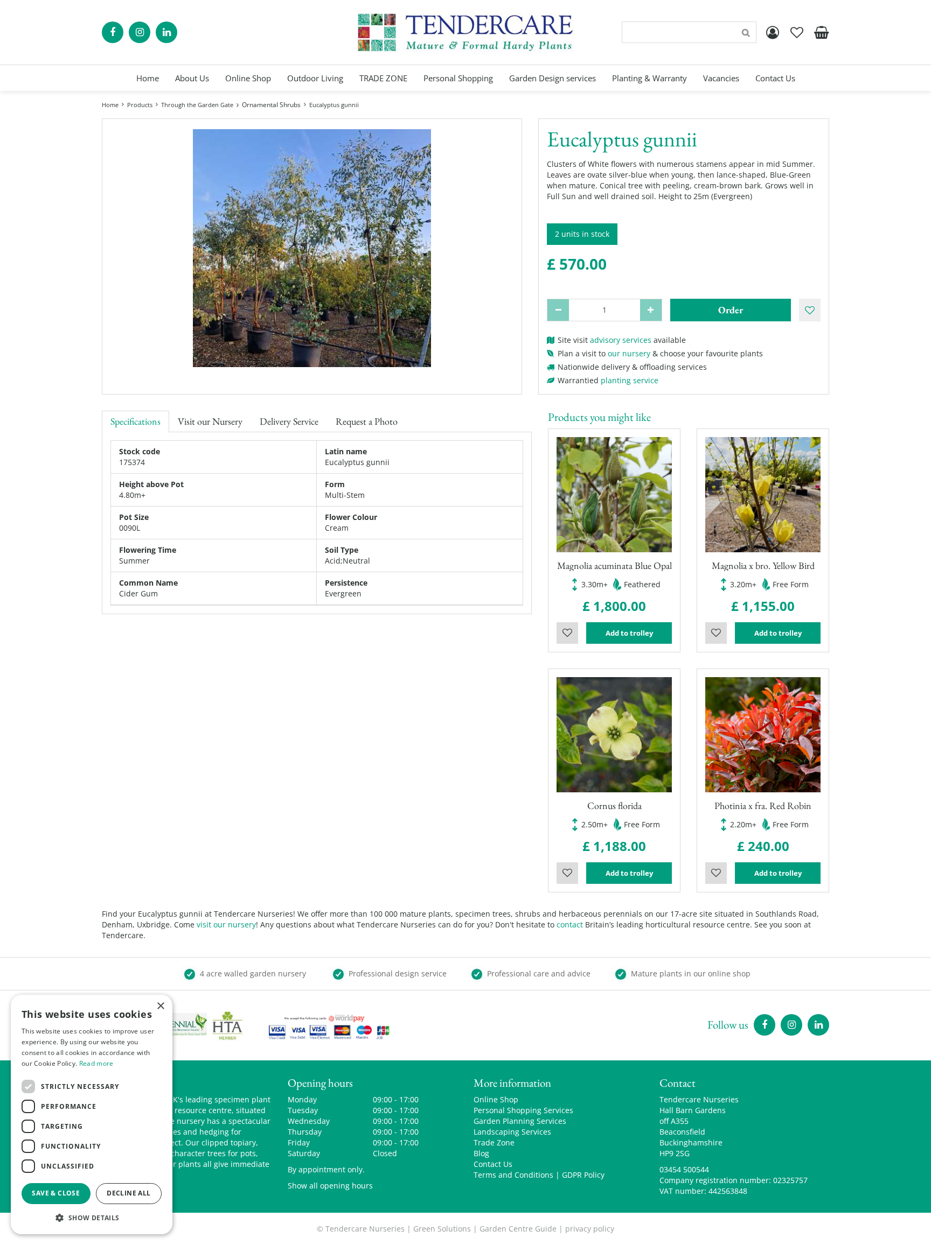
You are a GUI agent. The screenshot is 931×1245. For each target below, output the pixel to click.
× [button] (160, 1006)
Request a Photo (367, 421)
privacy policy (589, 1228)
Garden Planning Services (520, 1121)
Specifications (135, 421)
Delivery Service (289, 421)
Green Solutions (442, 1228)
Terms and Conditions (513, 1175)
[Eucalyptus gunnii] (312, 248)
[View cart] (821, 32)
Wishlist (567, 633)
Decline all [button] (128, 1193)
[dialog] (91, 1114)
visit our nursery (226, 924)
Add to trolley (629, 633)
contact (570, 924)
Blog (481, 1153)
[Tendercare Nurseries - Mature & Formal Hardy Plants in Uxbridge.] (466, 32)
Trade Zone (494, 1142)
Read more (96, 1063)
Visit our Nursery (210, 421)
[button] (92, 1217)
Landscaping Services (512, 1132)
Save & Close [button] (56, 1193)
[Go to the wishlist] (797, 32)
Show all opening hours (330, 1185)
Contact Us (493, 1164)
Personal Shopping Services (523, 1110)
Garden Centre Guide (518, 1228)
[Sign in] (773, 32)
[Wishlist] (797, 32)
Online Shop (496, 1099)
